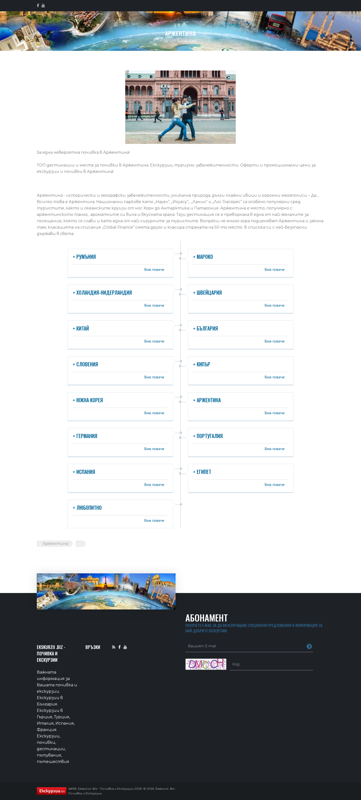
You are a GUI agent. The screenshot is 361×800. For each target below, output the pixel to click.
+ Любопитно (87, 507)
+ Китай (81, 328)
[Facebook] (119, 647)
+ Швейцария (207, 292)
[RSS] (113, 647)
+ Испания (84, 471)
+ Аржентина (207, 400)
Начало (170, 40)
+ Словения (85, 364)
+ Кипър (201, 364)
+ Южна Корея (88, 400)
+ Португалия (208, 436)
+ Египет (202, 471)
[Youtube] (125, 647)
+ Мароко (203, 256)
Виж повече (154, 269)
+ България (205, 328)
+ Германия (85, 436)
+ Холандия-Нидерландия (102, 292)
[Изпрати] (309, 646)
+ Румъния (84, 256)
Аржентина (55, 543)
